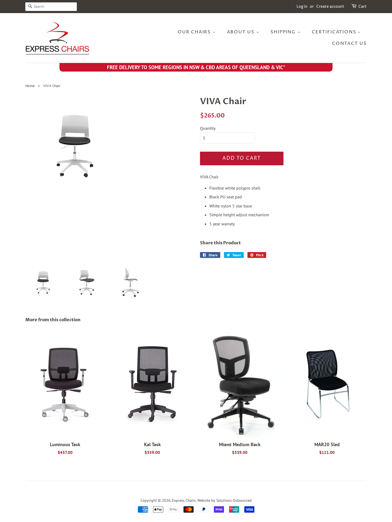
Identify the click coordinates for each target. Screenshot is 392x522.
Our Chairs (195, 32)
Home (30, 86)
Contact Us (349, 43)
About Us (241, 32)
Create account (330, 6)
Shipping (283, 32)
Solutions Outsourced (234, 500)
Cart (362, 6)
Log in (302, 6)
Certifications (335, 32)
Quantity (207, 128)
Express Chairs (184, 500)
